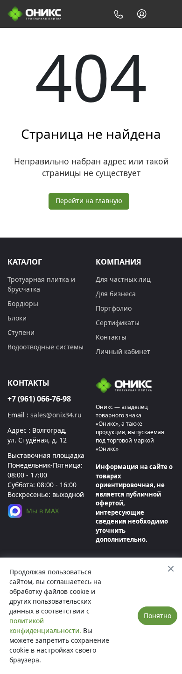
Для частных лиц (123, 279)
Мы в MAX (42, 510)
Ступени (21, 332)
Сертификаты (118, 322)
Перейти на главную (89, 200)
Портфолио (114, 308)
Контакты (111, 337)
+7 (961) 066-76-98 (39, 399)
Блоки (17, 317)
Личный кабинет (123, 351)
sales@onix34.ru (56, 414)
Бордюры (22, 303)
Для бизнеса (116, 293)
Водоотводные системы (45, 346)
